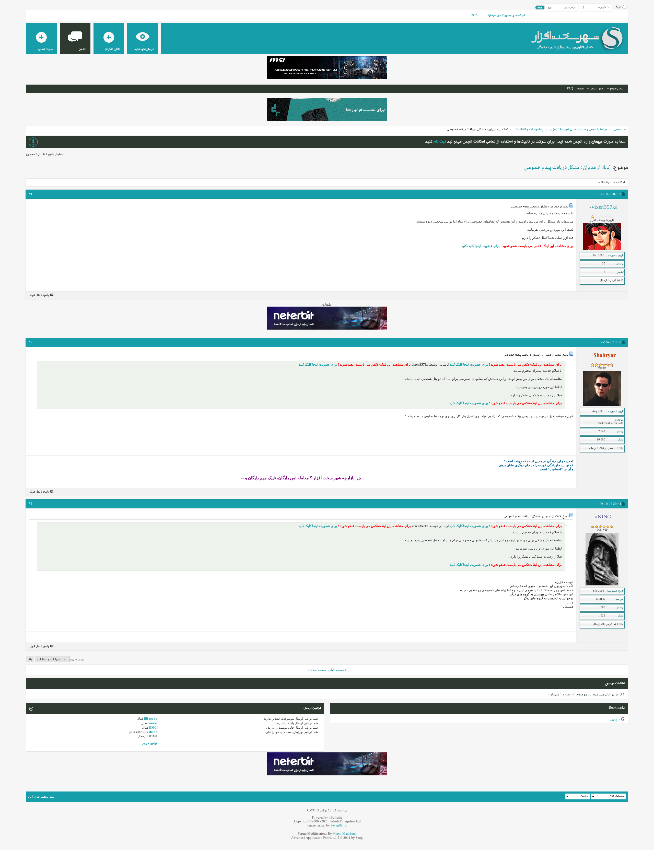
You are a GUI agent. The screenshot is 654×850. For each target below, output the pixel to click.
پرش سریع (616, 88)
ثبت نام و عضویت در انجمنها (506, 15)
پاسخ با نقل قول (39, 294)
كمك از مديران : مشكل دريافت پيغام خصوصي (567, 167)
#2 (30, 342)
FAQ (570, 88)
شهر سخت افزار (44, 797)
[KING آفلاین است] (602, 584)
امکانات (620, 182)
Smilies (153, 723)
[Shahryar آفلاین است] (602, 404)
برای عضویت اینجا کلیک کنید (480, 246)
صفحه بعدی (318, 670)
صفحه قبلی (336, 670)
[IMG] (153, 727)
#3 (30, 503)
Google (615, 720)
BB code (149, 718)
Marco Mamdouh (345, 833)
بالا (30, 659)
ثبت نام (440, 142)
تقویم (580, 88)
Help (474, 15)
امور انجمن (597, 88)
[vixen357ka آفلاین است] (602, 249)
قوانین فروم (150, 743)
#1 (30, 194)
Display (605, 182)
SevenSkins (339, 825)
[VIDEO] (151, 732)
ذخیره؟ (619, 7)
